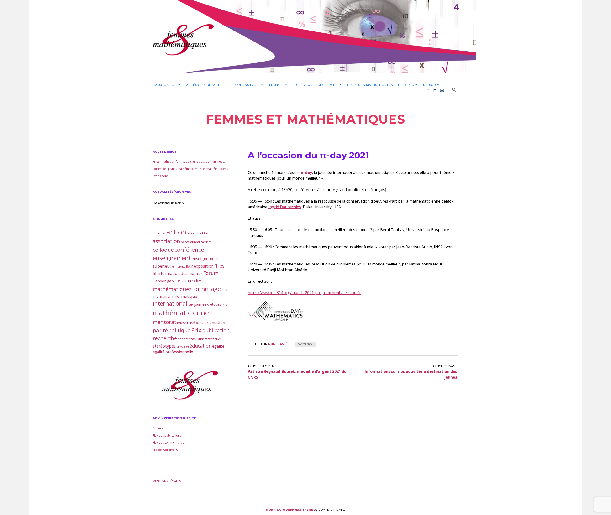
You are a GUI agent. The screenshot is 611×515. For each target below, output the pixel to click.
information (162, 296)
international (170, 303)
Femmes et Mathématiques (305, 119)
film (156, 273)
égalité (218, 346)
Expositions (160, 176)
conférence (305, 344)
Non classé (277, 344)
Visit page (305, 36)
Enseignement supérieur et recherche (303, 85)
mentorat (164, 321)
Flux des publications (167, 435)
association (166, 241)
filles (219, 266)
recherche (165, 338)
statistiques (213, 339)
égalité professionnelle (173, 351)
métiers (195, 322)
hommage (206, 289)
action (176, 232)
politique (179, 330)
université (182, 346)
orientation (214, 322)
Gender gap (163, 281)
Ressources (433, 85)
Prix (196, 330)
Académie (159, 233)
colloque (163, 249)
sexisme (197, 338)
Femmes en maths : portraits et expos (380, 85)
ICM (224, 289)
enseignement (172, 258)
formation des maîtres (182, 273)
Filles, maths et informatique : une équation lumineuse (189, 162)
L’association (165, 85)
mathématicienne (181, 312)
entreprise (178, 266)
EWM (189, 267)
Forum (210, 273)
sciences (184, 339)
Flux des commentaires (168, 443)
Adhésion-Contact (203, 85)
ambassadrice (197, 233)
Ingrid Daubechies (284, 206)
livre (224, 304)
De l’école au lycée (242, 85)
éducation (200, 346)
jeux (190, 304)
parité (160, 330)
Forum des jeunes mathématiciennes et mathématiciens (190, 169)
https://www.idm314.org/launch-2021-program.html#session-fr (304, 292)
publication (216, 330)
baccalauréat (190, 242)
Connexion (160, 428)
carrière (206, 242)
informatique (184, 296)
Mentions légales (167, 481)
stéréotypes (164, 346)
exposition (204, 266)
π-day (306, 172)
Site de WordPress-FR (167, 450)
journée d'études (207, 304)
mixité (181, 323)
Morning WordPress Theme (289, 510)
